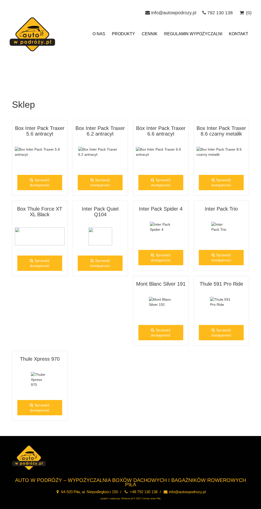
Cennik (150, 34)
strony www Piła (152, 498)
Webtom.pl (127, 498)
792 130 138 (219, 12)
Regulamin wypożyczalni (193, 34)
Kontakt (238, 34)
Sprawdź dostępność (40, 182)
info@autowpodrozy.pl (173, 12)
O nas (99, 34)
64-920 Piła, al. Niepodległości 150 (89, 492)
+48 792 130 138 (143, 492)
